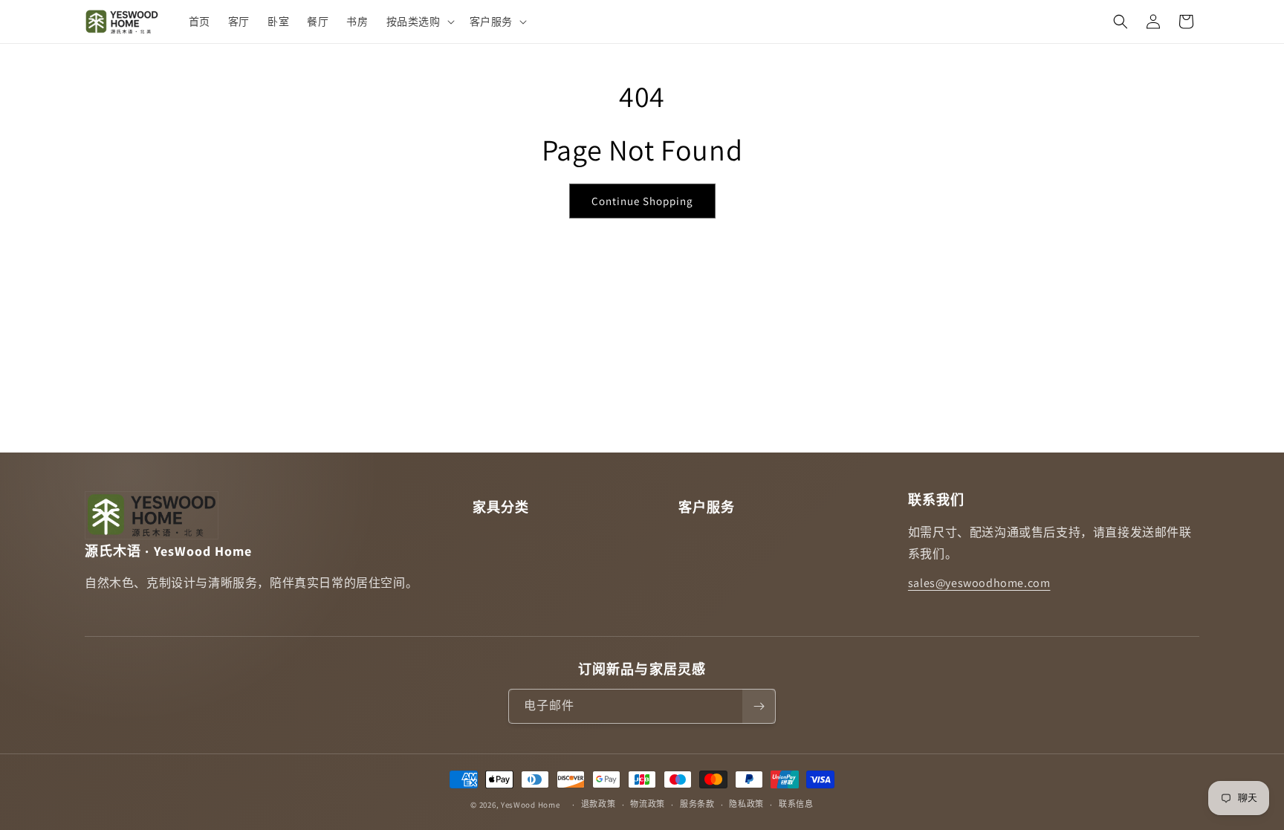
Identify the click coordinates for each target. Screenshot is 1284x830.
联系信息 (796, 804)
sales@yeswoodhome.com (979, 583)
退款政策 (598, 804)
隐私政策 (746, 804)
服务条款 (697, 804)
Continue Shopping (642, 201)
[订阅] (758, 706)
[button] (419, 21)
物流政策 (647, 804)
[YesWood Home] (122, 21)
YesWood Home (530, 805)
